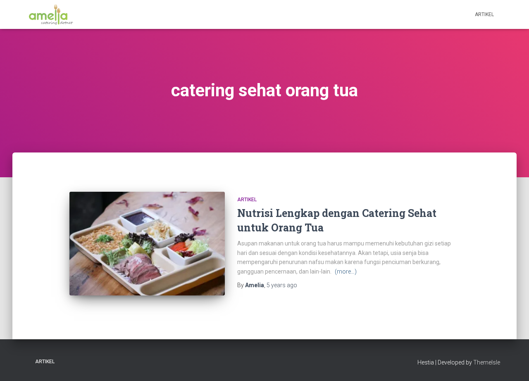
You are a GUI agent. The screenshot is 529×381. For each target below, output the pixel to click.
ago (282, 285)
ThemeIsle (486, 362)
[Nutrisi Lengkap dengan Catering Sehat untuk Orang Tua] (147, 243)
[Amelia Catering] (51, 14)
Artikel (484, 14)
